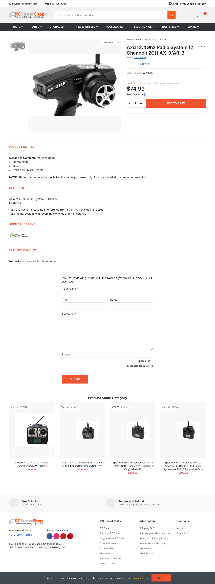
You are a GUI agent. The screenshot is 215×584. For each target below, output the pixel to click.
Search (171, 15)
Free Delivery (135, 94)
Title (65, 299)
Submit (75, 379)
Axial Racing (140, 57)
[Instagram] (56, 536)
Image (66, 354)
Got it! (161, 578)
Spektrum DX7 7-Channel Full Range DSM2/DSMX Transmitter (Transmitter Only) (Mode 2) (133, 466)
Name (113, 299)
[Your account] (192, 15)
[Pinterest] (70, 536)
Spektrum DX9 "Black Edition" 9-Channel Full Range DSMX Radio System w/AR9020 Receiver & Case (183, 466)
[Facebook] (50, 536)
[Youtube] (63, 536)
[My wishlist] (198, 15)
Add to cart (175, 103)
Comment (68, 314)
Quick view (46, 414)
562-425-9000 (21, 535)
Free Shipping (30, 501)
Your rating (69, 288)
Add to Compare (46, 408)
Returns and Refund (131, 501)
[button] (23, 3)
